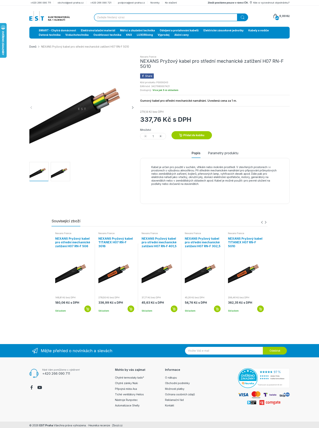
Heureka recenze (99, 425)
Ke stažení (171, 2)
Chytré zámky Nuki (126, 383)
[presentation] (262, 222)
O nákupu (171, 377)
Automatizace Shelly (127, 405)
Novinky (155, 2)
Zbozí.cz (117, 425)
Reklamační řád (174, 399)
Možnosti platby (174, 388)
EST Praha (46, 425)
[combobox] (171, 17)
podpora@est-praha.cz (131, 2)
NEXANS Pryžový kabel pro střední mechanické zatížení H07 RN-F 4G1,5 (159, 242)
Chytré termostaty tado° (129, 377)
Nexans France (148, 56)
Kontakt (169, 405)
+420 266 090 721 (100, 2)
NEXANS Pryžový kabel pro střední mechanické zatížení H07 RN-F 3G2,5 (202, 242)
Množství (145, 129)
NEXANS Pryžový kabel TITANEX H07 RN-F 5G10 (245, 242)
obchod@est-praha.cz (71, 2)
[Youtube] (39, 388)
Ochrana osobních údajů (180, 394)
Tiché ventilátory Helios (129, 394)
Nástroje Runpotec (126, 399)
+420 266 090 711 (40, 2)
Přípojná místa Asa (126, 388)
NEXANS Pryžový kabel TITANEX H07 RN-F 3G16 (115, 242)
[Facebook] (31, 388)
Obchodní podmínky (177, 383)
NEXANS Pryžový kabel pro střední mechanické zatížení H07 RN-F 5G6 (72, 242)
